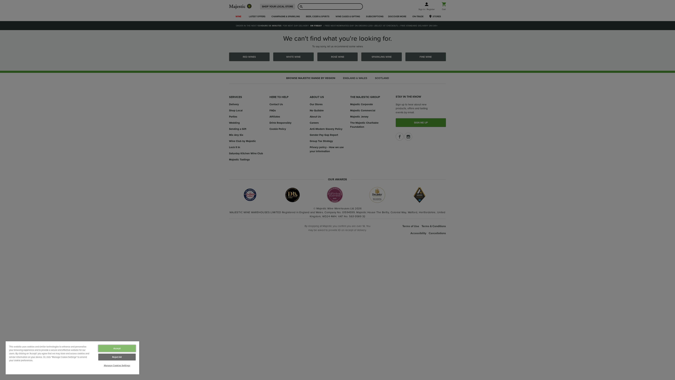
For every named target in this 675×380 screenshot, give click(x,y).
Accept (117, 348)
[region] (72, 357)
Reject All (117, 357)
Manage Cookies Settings (117, 365)
